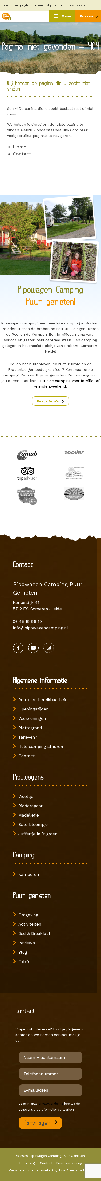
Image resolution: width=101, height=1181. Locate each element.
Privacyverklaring (69, 1163)
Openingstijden (21, 5)
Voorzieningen (32, 718)
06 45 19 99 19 (76, 5)
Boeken (87, 16)
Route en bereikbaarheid (43, 699)
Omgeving (28, 914)
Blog (49, 5)
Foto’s (24, 961)
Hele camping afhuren (40, 746)
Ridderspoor (30, 805)
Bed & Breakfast (34, 933)
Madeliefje (28, 815)
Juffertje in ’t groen (38, 833)
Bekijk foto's (48, 401)
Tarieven (38, 5)
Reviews (26, 942)
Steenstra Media (79, 1170)
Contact (59, 5)
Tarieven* (28, 737)
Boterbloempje (33, 824)
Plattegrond (30, 727)
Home (5, 5)
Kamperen (28, 874)
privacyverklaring (51, 1103)
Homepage (27, 1163)
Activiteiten (29, 924)
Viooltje (25, 796)
